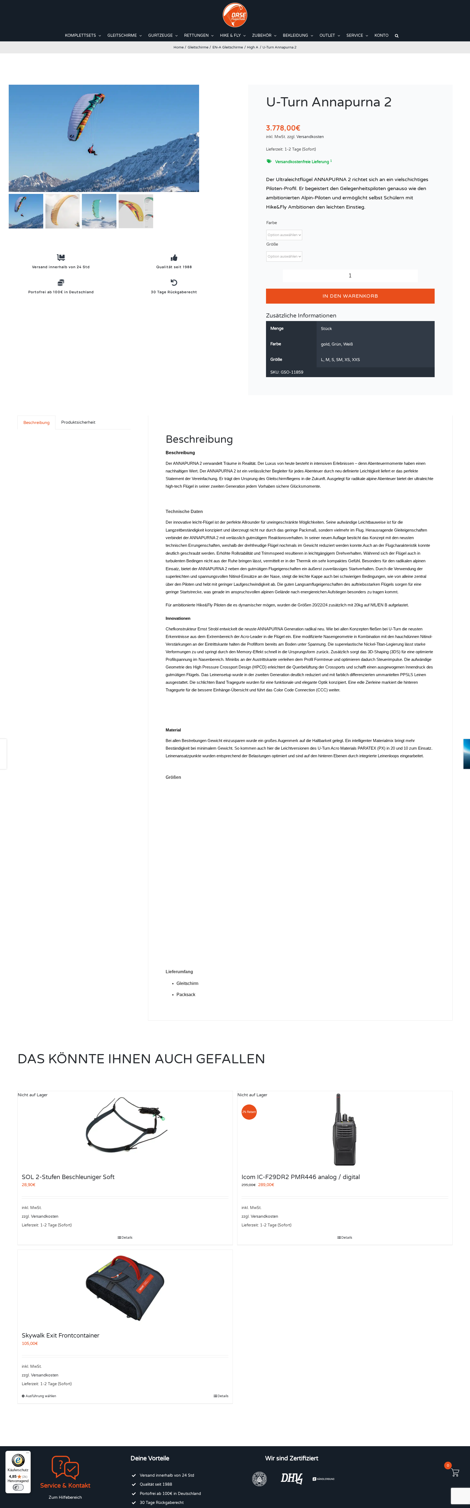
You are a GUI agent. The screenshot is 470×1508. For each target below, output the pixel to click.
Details (127, 1238)
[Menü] (27, 1454)
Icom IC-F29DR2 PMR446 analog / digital (301, 1177)
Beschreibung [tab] (36, 422)
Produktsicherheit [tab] (78, 422)
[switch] (18, 1487)
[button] (396, 35)
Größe (272, 244)
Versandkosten (310, 137)
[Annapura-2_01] (117, 138)
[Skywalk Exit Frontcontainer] (125, 1288)
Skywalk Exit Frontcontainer (60, 1335)
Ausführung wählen (41, 1396)
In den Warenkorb (350, 296)
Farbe (271, 222)
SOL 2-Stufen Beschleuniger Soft (68, 1177)
